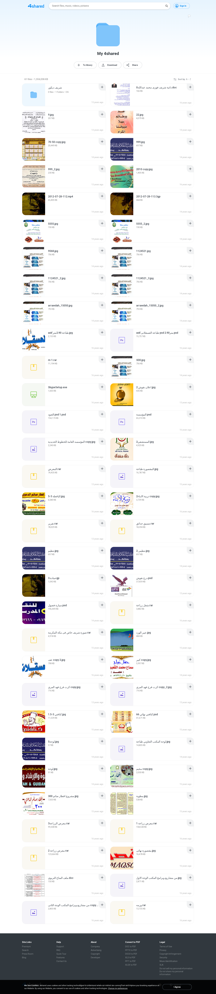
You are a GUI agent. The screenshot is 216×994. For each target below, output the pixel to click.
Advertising (96, 950)
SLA (161, 965)
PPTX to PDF (131, 950)
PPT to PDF (130, 961)
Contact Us (61, 961)
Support (60, 946)
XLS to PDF (130, 957)
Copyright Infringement (170, 954)
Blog (24, 957)
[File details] (121, 95)
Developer (95, 957)
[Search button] (166, 5)
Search (25, 950)
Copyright (95, 954)
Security (163, 957)
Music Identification (169, 961)
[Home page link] (36, 5)
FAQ (58, 950)
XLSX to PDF (131, 965)
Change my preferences (118, 988)
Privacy (163, 950)
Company (95, 946)
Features (60, 957)
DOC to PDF (130, 946)
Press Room (27, 954)
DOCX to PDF (131, 954)
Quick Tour (61, 954)
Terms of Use (166, 946)
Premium (26, 946)
